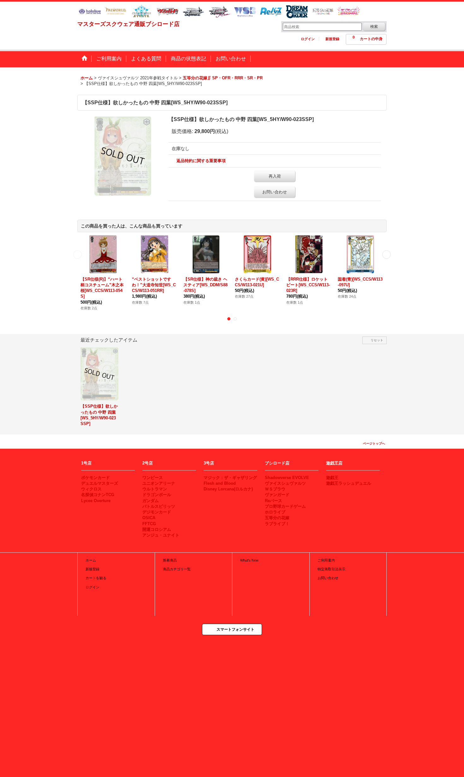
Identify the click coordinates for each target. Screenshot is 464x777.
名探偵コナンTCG (97, 494)
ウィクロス (91, 489)
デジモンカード (156, 512)
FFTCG (149, 523)
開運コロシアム (156, 529)
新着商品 (170, 560)
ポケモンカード (95, 477)
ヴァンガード (277, 494)
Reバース (273, 500)
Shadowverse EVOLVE (287, 477)
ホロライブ (275, 512)
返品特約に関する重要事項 (201, 160)
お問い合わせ (274, 192)
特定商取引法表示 (331, 569)
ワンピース (152, 477)
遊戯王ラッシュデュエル (348, 483)
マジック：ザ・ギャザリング (230, 477)
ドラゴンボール (156, 494)
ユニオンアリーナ (158, 483)
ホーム (91, 560)
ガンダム (150, 500)
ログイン (308, 39)
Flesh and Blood (220, 483)
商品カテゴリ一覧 (177, 569)
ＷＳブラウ (275, 489)
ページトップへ (374, 443)
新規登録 (332, 39)
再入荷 (275, 176)
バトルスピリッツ (158, 506)
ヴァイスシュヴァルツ (285, 483)
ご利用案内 (326, 560)
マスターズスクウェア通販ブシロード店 (128, 24)
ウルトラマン (154, 489)
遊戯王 (332, 477)
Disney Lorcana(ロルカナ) (228, 489)
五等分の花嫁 (277, 517)
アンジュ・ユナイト (160, 535)
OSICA (148, 517)
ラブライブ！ (277, 523)
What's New (249, 560)
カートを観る (96, 578)
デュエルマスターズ (99, 483)
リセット (377, 340)
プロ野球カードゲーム (285, 506)
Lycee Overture (95, 500)
